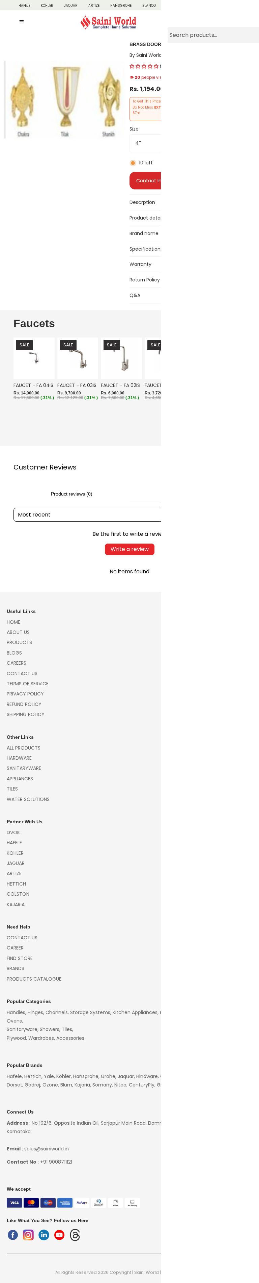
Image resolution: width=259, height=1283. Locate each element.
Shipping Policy (26, 714)
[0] (238, 22)
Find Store (20, 958)
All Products (23, 747)
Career (15, 947)
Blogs (14, 652)
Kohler (47, 5)
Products (19, 642)
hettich (16, 883)
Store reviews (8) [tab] (187, 494)
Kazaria (246, 5)
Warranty (140, 264)
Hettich (195, 5)
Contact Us (22, 673)
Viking (172, 5)
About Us (18, 632)
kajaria (16, 904)
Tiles (12, 788)
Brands (15, 968)
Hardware (19, 758)
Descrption (142, 202)
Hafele (14, 842)
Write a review (130, 549)
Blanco (149, 5)
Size (134, 128)
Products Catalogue (34, 979)
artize (14, 873)
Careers (16, 663)
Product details (147, 217)
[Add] (44, 368)
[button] (144, 66)
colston (18, 894)
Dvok (13, 832)
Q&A (135, 295)
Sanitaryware (24, 768)
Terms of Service (28, 683)
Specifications (146, 249)
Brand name (144, 233)
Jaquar (71, 5)
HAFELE (24, 5)
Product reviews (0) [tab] (71, 494)
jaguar (16, 863)
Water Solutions (28, 799)
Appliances (20, 778)
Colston (221, 5)
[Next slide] (238, 388)
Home (13, 622)
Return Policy (145, 279)
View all (236, 325)
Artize (93, 5)
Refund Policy (24, 704)
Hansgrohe (121, 5)
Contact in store (155, 180)
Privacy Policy (25, 693)
